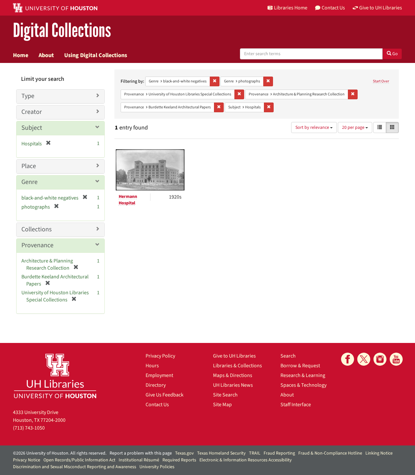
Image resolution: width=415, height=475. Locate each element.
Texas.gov (184, 453)
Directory (156, 385)
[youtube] (396, 359)
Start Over (381, 81)
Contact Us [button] (333, 7)
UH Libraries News (233, 385)
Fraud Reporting (279, 453)
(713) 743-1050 (29, 428)
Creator (31, 111)
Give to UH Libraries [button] (380, 7)
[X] (363, 359)
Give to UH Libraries (234, 355)
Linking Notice (379, 453)
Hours (152, 365)
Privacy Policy (160, 355)
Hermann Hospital (128, 199)
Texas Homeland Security (221, 453)
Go (394, 54)
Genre (29, 182)
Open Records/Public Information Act (79, 460)
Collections (36, 229)
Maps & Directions (232, 375)
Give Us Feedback (165, 394)
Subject (31, 127)
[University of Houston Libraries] (55, 376)
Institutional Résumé (139, 460)
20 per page (353, 127)
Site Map (222, 404)
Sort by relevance (312, 127)
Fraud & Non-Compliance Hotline (330, 453)
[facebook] (347, 359)
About (46, 55)
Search (288, 355)
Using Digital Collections (95, 55)
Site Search (225, 394)
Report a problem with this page (141, 453)
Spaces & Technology (303, 385)
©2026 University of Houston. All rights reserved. (59, 453)
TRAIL (254, 453)
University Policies (156, 467)
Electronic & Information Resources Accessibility (245, 460)
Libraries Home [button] (290, 7)
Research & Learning (302, 375)
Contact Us (157, 404)
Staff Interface (295, 404)
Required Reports (179, 460)
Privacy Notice (26, 460)
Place (28, 166)
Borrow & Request (300, 365)
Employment (159, 375)
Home (20, 55)
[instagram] (380, 359)
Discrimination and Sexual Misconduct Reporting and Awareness (74, 467)
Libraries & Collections (237, 365)
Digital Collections (62, 30)
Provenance (37, 245)
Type (27, 96)
